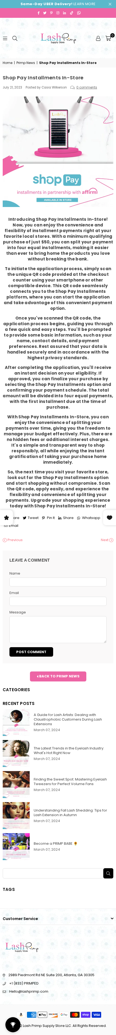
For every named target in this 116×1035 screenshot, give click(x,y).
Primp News (25, 63)
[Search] (15, 37)
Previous (15, 540)
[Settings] (98, 38)
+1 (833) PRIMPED (24, 983)
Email (14, 593)
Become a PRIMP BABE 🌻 (56, 843)
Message (17, 612)
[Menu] (5, 37)
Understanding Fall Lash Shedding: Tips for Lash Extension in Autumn (70, 812)
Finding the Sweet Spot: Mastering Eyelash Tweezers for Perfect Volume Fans (70, 781)
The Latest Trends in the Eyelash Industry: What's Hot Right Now (69, 750)
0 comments (86, 87)
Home (7, 63)
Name (14, 573)
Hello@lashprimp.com (28, 991)
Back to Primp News (59, 676)
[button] (108, 38)
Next (105, 540)
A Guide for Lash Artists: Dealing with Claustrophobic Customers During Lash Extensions (68, 719)
